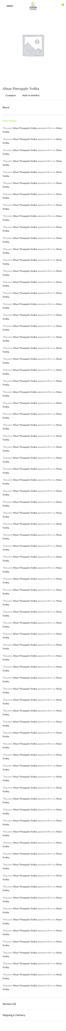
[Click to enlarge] (8, 69)
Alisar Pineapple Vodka (25, 128)
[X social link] (16, 107)
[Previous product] (55, 81)
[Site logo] (33, 5)
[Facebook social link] (12, 107)
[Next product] (61, 81)
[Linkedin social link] (24, 107)
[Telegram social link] (28, 107)
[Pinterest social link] (20, 107)
